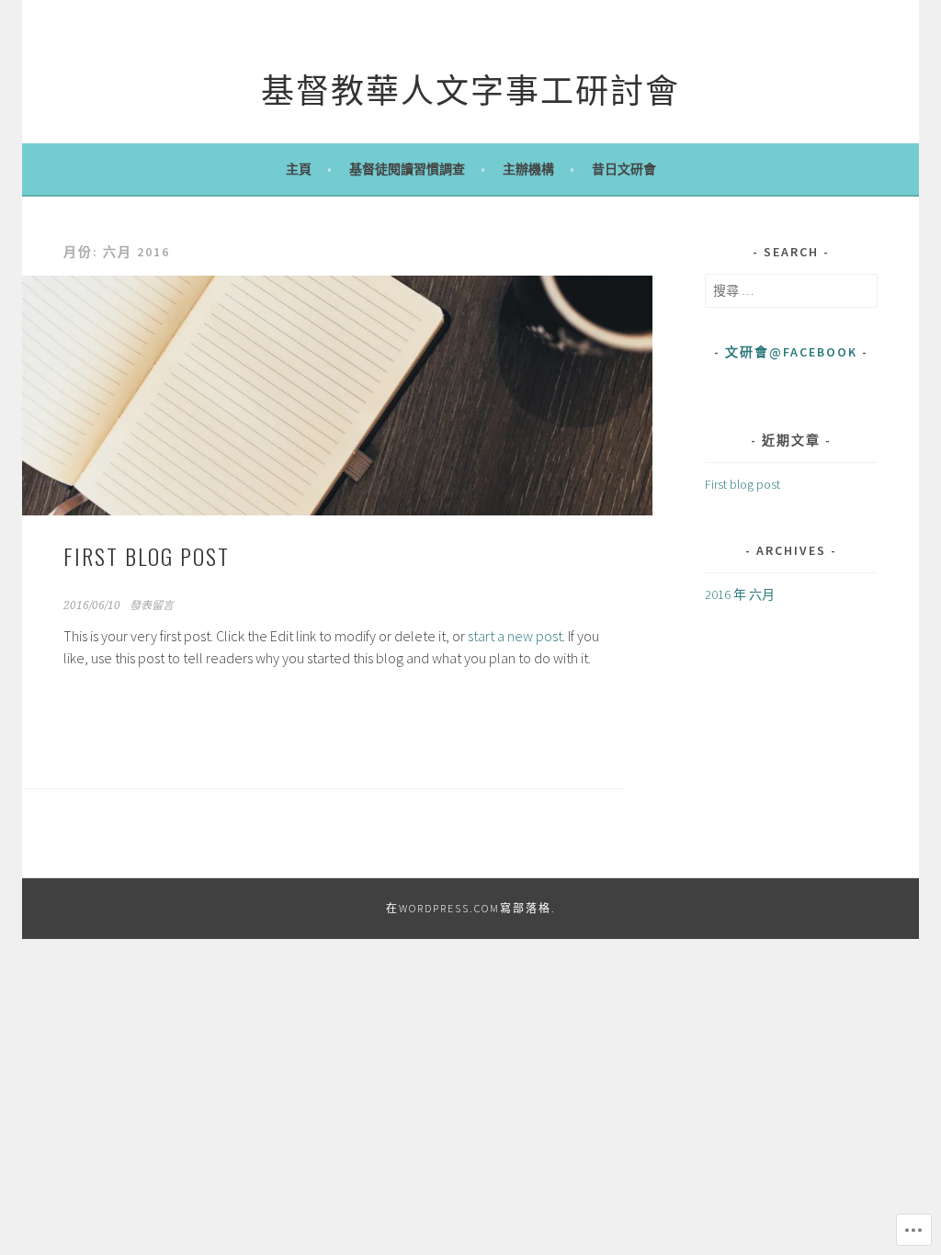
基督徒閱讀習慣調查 (407, 169)
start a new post (515, 636)
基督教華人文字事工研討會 (470, 87)
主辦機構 (528, 169)
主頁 (299, 169)
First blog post (146, 555)
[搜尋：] (791, 290)
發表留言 (152, 605)
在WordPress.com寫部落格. (471, 908)
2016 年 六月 (740, 594)
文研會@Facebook (791, 352)
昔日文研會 (624, 169)
